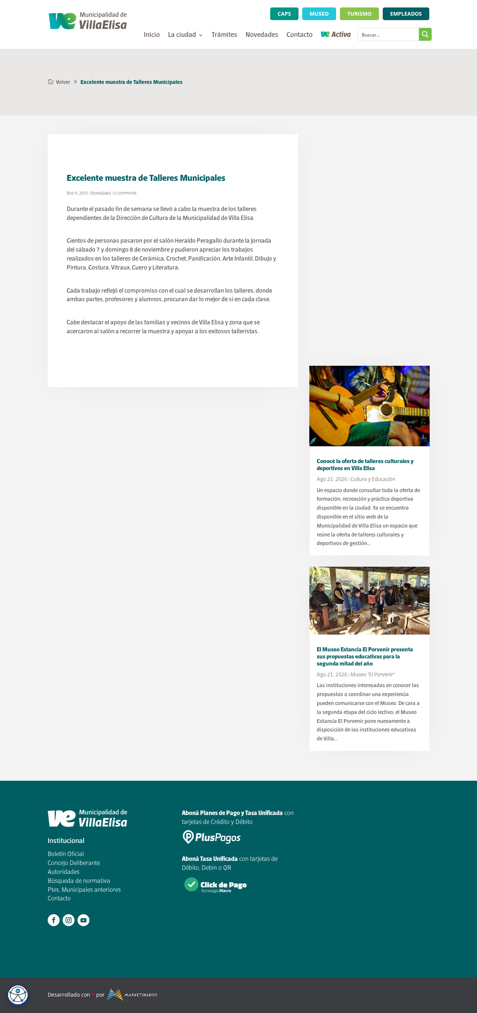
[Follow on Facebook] (54, 920)
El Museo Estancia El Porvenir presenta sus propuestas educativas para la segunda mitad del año (365, 657)
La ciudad (182, 35)
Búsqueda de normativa (79, 881)
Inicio (152, 35)
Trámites (224, 35)
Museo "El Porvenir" (373, 675)
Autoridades (63, 872)
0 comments (125, 193)
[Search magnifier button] (425, 34)
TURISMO (359, 13)
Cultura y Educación (373, 479)
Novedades (262, 35)
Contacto (300, 35)
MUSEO (319, 13)
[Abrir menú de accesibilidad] (17, 995)
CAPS (284, 13)
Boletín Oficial (66, 854)
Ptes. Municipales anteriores (84, 890)
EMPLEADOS (406, 13)
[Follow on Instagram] (69, 920)
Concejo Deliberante (74, 863)
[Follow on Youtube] (83, 920)
